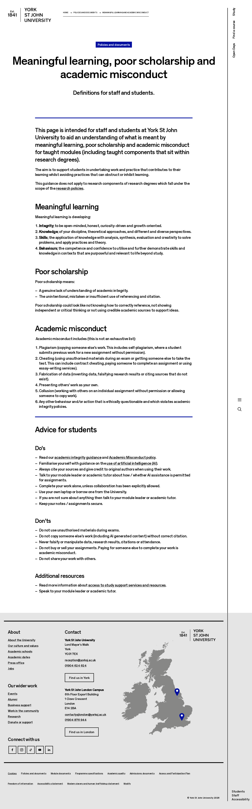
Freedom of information (20, 783)
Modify (127, 783)
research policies (69, 188)
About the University (21, 640)
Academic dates (19, 657)
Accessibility (240, 799)
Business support (19, 705)
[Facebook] (12, 750)
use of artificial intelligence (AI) (132, 463)
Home (65, 12)
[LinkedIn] (49, 750)
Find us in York (79, 678)
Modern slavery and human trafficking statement (93, 783)
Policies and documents (85, 12)
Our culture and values (23, 646)
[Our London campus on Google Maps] (182, 717)
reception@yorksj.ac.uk (80, 660)
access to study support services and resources (127, 584)
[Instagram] (22, 750)
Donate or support (20, 722)
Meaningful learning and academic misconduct (125, 12)
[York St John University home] (29, 15)
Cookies (12, 773)
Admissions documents (142, 773)
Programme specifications (89, 773)
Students (238, 791)
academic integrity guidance (77, 457)
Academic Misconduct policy (132, 457)
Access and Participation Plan (174, 773)
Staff (235, 795)
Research (14, 716)
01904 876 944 (76, 720)
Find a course (234, 30)
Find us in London (81, 732)
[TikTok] (31, 750)
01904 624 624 (76, 665)
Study (234, 12)
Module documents (61, 773)
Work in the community (23, 711)
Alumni (12, 699)
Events (12, 694)
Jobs (11, 668)
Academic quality (116, 773)
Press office (16, 663)
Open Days (234, 50)
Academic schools (20, 651)
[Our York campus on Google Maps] (177, 692)
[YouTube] (40, 750)
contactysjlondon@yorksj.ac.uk (85, 714)
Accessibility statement (50, 783)
